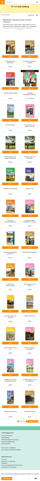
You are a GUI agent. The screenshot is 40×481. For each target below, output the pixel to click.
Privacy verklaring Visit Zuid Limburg (11, 465)
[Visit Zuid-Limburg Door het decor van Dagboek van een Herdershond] (29, 110)
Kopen (10, 56)
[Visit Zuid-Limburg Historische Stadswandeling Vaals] (10, 206)
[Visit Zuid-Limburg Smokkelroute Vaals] (29, 397)
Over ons (4, 459)
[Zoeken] (37, 2)
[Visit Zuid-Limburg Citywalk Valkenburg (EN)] (10, 79)
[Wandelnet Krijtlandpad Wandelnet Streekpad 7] (10, 238)
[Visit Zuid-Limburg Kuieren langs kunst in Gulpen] (29, 270)
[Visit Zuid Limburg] (20, 5)
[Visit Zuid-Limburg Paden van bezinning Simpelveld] (29, 333)
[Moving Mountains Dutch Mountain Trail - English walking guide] (10, 142)
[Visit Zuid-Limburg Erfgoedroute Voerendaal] (10, 174)
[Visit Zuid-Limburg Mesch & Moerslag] (29, 301)
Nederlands (31, 15)
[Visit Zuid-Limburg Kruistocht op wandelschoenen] (10, 270)
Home (2, 14)
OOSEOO (29, 474)
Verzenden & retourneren (8, 467)
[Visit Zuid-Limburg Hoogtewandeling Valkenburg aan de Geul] (29, 206)
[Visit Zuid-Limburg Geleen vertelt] (29, 174)
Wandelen (7, 14)
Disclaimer (4, 463)
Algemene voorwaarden (8, 461)
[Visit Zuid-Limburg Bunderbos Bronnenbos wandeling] (29, 47)
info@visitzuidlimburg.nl (8, 441)
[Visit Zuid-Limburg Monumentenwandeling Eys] (10, 333)
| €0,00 (8, 478)
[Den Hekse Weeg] (10, 110)
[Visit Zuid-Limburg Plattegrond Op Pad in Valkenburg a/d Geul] (10, 365)
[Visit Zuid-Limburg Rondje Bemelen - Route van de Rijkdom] (29, 365)
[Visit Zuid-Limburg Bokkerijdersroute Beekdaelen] (10, 47)
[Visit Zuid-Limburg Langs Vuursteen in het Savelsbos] (10, 301)
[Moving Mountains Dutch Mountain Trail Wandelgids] (29, 142)
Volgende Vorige (32, 421)
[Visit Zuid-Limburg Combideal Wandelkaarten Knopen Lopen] (29, 79)
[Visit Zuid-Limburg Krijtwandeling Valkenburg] (29, 238)
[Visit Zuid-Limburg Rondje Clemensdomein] (10, 397)
